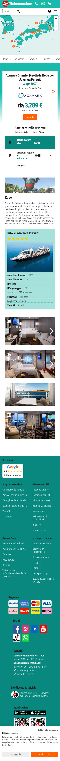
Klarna (35, 568)
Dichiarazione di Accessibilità (39, 518)
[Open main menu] (56, 11)
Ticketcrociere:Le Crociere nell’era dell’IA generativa (14, 573)
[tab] (30, 142)
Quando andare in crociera (14, 505)
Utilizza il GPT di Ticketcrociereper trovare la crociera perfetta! (34, 694)
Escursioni (7, 516)
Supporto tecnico (40, 489)
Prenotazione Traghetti (13, 543)
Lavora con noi (39, 530)
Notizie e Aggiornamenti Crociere (43, 580)
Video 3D (6, 511)
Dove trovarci (8, 559)
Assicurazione (38, 511)
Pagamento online (40, 557)
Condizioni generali (41, 495)
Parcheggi (36, 524)
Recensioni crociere (41, 543)
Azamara (33, 59)
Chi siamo (7, 554)
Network (6, 565)
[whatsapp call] (43, 4)
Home (5, 59)
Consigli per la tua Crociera (15, 500)
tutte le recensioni (13, 475)
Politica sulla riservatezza (48, 730)
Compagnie (19, 59)
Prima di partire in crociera (14, 495)
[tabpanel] (30, 201)
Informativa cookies (41, 505)
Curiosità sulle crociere (13, 489)
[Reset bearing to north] (56, 27)
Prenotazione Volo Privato (14, 548)
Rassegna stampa (40, 573)
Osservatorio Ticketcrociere (38, 550)
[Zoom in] (56, 18)
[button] (51, 331)
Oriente (46, 59)
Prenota (30, 117)
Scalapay (36, 562)
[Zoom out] (56, 23)
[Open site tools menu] (56, 4)
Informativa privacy (41, 500)
